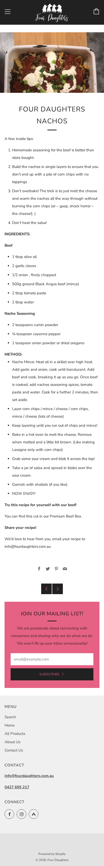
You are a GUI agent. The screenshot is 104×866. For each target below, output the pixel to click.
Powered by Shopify (52, 854)
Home (10, 725)
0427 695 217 (17, 787)
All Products (15, 733)
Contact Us (14, 750)
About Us (12, 741)
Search (10, 716)
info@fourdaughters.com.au (29, 775)
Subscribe (49, 674)
